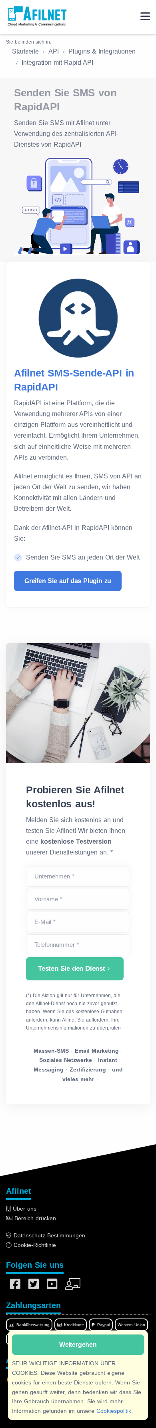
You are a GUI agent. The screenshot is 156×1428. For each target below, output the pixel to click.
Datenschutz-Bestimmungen (48, 1235)
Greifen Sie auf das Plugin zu (67, 581)
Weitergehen (78, 1344)
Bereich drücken (34, 1218)
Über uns (23, 1208)
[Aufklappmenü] (145, 16)
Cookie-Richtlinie (34, 1245)
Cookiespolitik (113, 1411)
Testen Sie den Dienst (71, 968)
